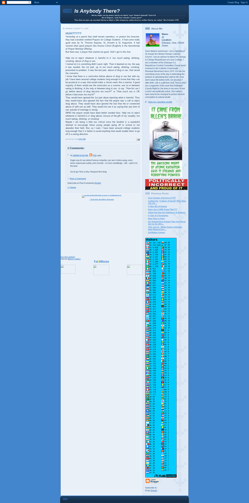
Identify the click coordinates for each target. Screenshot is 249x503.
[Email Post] (138, 139)
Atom (97, 183)
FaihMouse (101, 261)
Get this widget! (68, 257)
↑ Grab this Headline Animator (101, 199)
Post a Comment (78, 179)
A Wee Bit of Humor (157, 206)
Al (163, 37)
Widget (71, 259)
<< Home (71, 187)
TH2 (95, 155)
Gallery (77, 259)
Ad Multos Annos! (156, 232)
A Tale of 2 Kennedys (158, 215)
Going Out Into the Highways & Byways (166, 212)
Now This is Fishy (156, 218)
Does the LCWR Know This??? (162, 209)
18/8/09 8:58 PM (80, 155)
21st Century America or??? (161, 198)
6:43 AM (82, 139)
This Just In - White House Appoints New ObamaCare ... (165, 228)
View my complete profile (160, 102)
